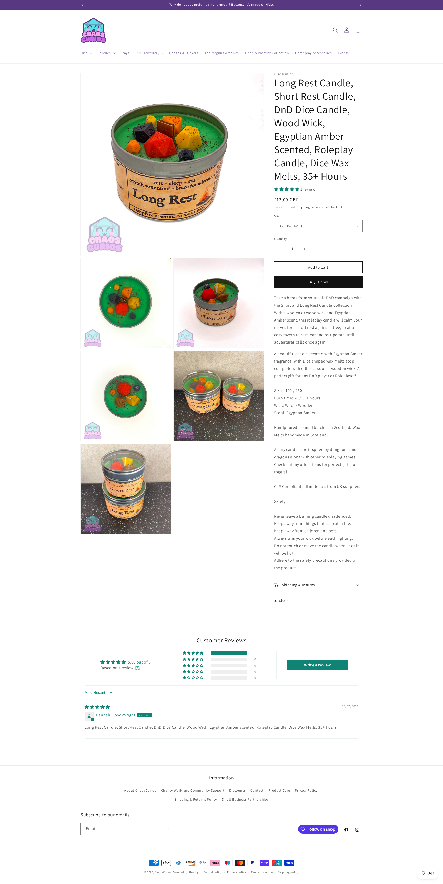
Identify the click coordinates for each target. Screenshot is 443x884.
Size (277, 216)
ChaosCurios (163, 872)
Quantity (280, 239)
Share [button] (284, 600)
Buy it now (318, 281)
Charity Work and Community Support (192, 790)
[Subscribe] (167, 829)
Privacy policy (236, 872)
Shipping (303, 207)
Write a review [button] (317, 665)
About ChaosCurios (140, 790)
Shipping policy (288, 872)
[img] (97, 707)
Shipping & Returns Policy (195, 799)
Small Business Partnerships (245, 799)
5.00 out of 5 (139, 662)
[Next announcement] (360, 5)
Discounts (237, 790)
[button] (85, 52)
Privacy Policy (306, 790)
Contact (257, 790)
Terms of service (262, 872)
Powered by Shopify (185, 872)
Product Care (279, 790)
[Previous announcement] (82, 5)
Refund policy (213, 872)
